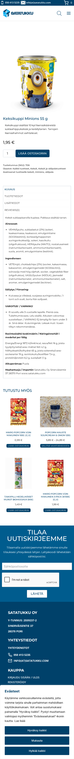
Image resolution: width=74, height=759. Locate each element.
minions (39, 172)
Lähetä (37, 594)
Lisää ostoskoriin (32, 153)
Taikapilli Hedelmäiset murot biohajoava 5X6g (18, 498)
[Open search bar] (59, 13)
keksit (30, 172)
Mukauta (37, 740)
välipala (49, 172)
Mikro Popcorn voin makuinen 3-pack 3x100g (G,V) (55, 497)
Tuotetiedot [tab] (14, 196)
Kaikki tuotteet (21, 168)
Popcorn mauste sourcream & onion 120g (56, 434)
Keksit (33, 168)
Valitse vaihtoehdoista (55, 446)
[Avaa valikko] (67, 13)
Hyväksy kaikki (37, 730)
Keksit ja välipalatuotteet (52, 168)
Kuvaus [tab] (10, 189)
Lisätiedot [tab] (12, 203)
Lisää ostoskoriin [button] (18, 446)
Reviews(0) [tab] (12, 210)
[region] (37, 722)
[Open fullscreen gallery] (67, 109)
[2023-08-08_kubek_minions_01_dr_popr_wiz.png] (37, 79)
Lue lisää (19, 720)
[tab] (37, 109)
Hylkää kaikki (37, 750)
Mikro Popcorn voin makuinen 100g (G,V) (18, 434)
